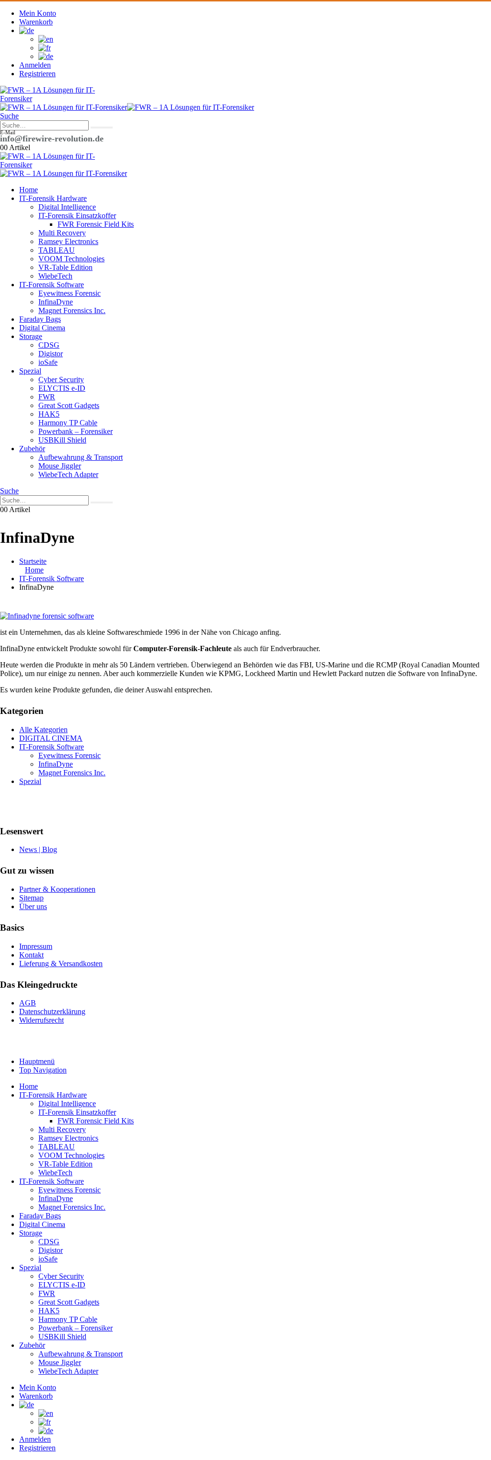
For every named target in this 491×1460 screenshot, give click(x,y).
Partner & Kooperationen (57, 889)
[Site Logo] (48, 98)
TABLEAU (56, 250)
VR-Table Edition (65, 267)
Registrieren (37, 74)
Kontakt (31, 955)
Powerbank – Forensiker (75, 431)
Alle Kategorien (43, 729)
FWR (46, 397)
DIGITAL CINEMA (50, 738)
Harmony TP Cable (67, 423)
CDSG (48, 345)
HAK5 (48, 414)
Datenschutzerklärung (52, 1011)
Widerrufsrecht (41, 1020)
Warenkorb (36, 22)
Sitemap (31, 898)
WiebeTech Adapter (68, 474)
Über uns (33, 906)
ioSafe (48, 362)
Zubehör (32, 448)
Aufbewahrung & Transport (80, 457)
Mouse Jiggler (59, 466)
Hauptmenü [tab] (37, 1061)
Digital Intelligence (67, 207)
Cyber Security (61, 379)
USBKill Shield (62, 440)
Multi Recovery (62, 233)
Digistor (50, 354)
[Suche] (102, 127)
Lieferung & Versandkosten (61, 963)
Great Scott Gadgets (68, 405)
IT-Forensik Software (51, 284)
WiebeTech (55, 276)
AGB (27, 1003)
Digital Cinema (42, 328)
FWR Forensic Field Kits (96, 224)
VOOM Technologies (71, 259)
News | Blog (38, 849)
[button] (9, 116)
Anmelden (35, 65)
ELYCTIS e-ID (61, 388)
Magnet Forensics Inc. (71, 310)
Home (28, 190)
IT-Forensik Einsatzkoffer (77, 215)
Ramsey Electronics (68, 241)
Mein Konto (37, 13)
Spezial (30, 371)
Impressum (35, 946)
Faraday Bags (40, 319)
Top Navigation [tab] (43, 1070)
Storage (30, 336)
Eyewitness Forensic (69, 293)
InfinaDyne (55, 302)
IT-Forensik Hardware (53, 198)
